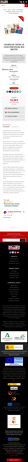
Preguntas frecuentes (14, 300)
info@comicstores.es (14, 261)
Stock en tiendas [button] (12, 116)
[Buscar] (26, 5)
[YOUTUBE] (18, 252)
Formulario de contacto (14, 263)
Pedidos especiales (14, 287)
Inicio (5, 9)
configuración (14, 455)
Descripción (6, 126)
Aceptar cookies (14, 460)
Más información (10, 453)
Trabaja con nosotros (14, 298)
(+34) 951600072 (14, 259)
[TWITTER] (13, 252)
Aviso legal (14, 271)
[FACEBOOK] (10, 252)
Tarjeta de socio (14, 294)
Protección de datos (14, 275)
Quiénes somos (14, 285)
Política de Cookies (14, 277)
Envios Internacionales (14, 289)
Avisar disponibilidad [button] (13, 112)
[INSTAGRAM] (15, 252)
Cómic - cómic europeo (17, 9)
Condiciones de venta (14, 273)
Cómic (9, 9)
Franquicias (14, 296)
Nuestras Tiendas (14, 292)
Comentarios (15, 126)
